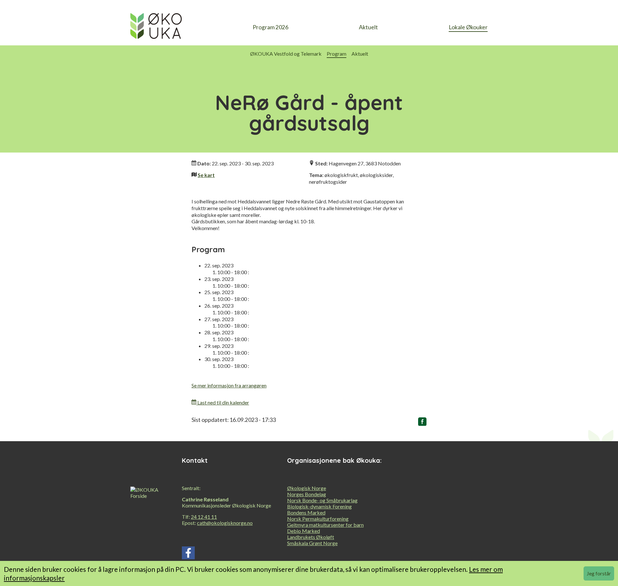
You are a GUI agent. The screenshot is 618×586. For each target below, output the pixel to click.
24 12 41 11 (204, 517)
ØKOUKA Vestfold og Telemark (286, 54)
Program (336, 54)
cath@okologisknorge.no (225, 523)
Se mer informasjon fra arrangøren (229, 385)
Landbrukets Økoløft (310, 537)
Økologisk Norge (306, 488)
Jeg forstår (599, 573)
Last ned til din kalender (222, 402)
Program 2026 (270, 27)
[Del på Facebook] (422, 423)
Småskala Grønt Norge (312, 543)
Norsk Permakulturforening (318, 519)
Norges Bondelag (306, 494)
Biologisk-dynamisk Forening (319, 506)
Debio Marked (303, 531)
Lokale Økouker (468, 27)
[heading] (156, 27)
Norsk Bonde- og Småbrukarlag (322, 500)
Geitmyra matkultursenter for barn (325, 525)
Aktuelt (368, 27)
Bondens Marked (306, 512)
